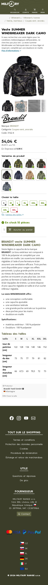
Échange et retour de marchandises (24, 457)
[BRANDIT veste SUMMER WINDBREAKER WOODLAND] (30, 163)
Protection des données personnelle (24, 444)
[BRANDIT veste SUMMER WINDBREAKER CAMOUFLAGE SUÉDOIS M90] (18, 163)
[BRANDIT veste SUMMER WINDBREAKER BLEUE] (18, 175)
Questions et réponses (24, 476)
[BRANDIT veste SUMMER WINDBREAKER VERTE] (41, 175)
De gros (24, 480)
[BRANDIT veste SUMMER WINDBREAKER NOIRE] (7, 163)
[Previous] (5, 76)
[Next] (42, 76)
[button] (26, 10)
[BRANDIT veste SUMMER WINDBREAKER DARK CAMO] (7, 175)
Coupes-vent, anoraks (22, 129)
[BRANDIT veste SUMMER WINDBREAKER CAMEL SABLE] (30, 175)
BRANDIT (14, 126)
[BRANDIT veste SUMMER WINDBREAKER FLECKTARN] (41, 163)
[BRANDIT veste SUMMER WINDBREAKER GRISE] (7, 186)
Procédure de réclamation (24, 453)
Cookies (24, 448)
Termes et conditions (24, 440)
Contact (25, 514)
